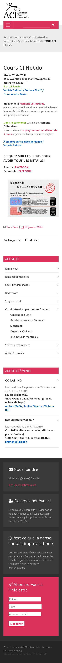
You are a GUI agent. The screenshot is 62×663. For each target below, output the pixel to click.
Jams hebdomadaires (17, 276)
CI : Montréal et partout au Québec (27, 309)
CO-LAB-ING (13, 380)
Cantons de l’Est (20, 314)
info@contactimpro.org (22, 485)
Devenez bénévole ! (32, 501)
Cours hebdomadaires (17, 284)
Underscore (11, 293)
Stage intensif (13, 301)
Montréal (16, 325)
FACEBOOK (21, 167)
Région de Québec (21, 331)
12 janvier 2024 (33, 227)
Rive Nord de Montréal (23, 336)
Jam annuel (11, 268)
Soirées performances (17, 345)
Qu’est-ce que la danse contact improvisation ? (31, 540)
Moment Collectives (31, 103)
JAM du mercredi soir (19, 420)
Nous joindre (25, 469)
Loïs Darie (12, 227)
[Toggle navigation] (8, 25)
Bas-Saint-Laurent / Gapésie (27, 320)
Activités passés (14, 353)
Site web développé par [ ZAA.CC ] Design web (24, 654)
